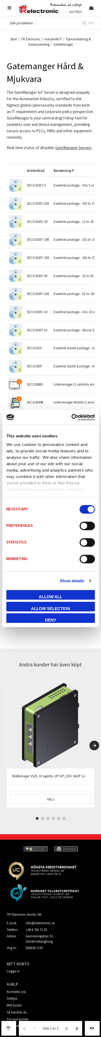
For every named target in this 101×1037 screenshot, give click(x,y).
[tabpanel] (50, 744)
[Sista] (77, 1028)
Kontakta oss (16, 991)
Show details (72, 580)
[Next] (94, 745)
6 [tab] (64, 818)
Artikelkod (35, 170)
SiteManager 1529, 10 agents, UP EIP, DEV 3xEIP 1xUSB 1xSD (55, 776)
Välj (50, 799)
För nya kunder (18, 1019)
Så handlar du (17, 1012)
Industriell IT (53, 39)
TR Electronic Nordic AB (24, 914)
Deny (50, 620)
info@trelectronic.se (40, 923)
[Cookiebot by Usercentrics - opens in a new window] (72, 417)
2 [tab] (42, 818)
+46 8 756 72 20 (36, 929)
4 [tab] (53, 818)
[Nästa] (67, 1028)
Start (13, 39)
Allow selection (50, 608)
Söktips (12, 998)
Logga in (13, 971)
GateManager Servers (73, 147)
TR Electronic (30, 39)
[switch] (87, 526)
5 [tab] (58, 818)
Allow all (50, 597)
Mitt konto (14, 1005)
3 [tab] (48, 818)
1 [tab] (37, 818)
